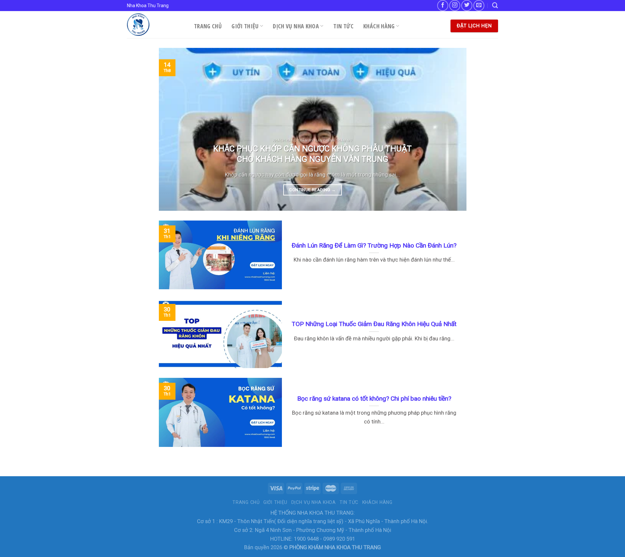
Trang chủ (208, 26)
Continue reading (312, 189)
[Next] (452, 129)
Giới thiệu (245, 26)
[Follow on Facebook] (442, 5)
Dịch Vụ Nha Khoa (296, 26)
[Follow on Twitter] (466, 5)
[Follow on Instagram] (454, 5)
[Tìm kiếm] (495, 5)
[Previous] (173, 129)
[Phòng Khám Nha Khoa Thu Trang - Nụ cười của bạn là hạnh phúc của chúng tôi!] (155, 24)
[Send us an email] (478, 5)
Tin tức (343, 26)
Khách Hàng (379, 26)
